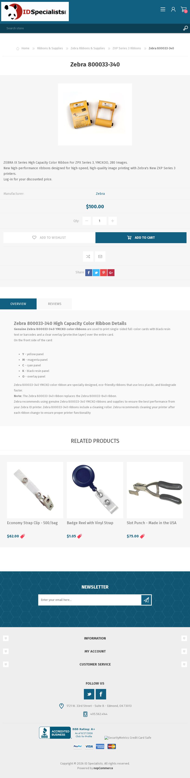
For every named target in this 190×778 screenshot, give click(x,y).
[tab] (18, 303)
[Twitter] (89, 694)
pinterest (103, 272)
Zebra (100, 194)
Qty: (76, 221)
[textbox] (90, 28)
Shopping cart (183, 9)
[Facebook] (101, 694)
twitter (96, 272)
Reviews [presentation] (54, 304)
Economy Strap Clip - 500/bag (32, 523)
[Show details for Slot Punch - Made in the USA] (155, 490)
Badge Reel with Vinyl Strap (90, 523)
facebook (88, 272)
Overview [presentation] (18, 304)
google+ (111, 272)
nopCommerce (103, 768)
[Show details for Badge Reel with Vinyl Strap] (95, 490)
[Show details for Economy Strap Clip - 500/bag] (35, 490)
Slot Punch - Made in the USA (151, 523)
